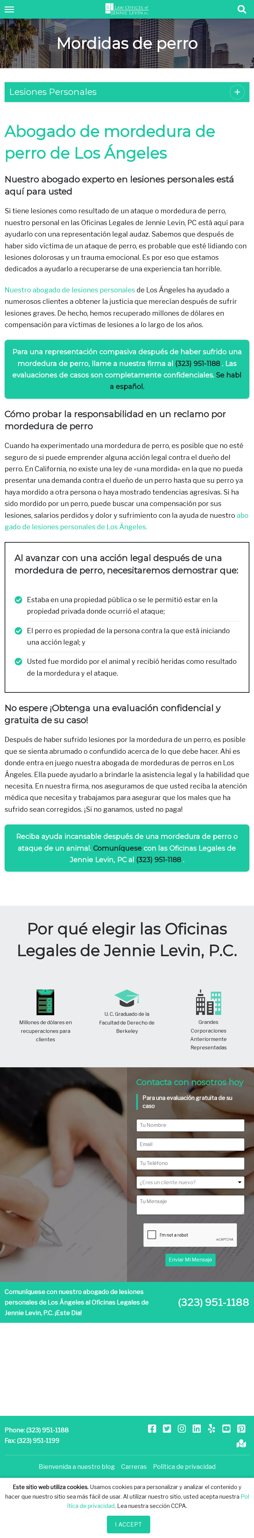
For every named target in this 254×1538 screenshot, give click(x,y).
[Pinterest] (242, 1428)
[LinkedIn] (197, 1428)
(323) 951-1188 (197, 363)
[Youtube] (227, 1428)
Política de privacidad (184, 1466)
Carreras (134, 1466)
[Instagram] (182, 1428)
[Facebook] (152, 1428)
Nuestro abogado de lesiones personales (70, 290)
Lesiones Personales (53, 92)
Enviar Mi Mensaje (190, 1260)
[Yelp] (212, 1428)
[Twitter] (167, 1428)
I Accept (128, 1524)
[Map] (242, 1443)
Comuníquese (117, 848)
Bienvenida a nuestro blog (77, 1466)
